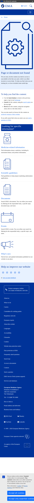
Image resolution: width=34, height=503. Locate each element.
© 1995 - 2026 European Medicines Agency (16, 428)
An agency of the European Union (12, 445)
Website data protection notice (12, 346)
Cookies (19, 486)
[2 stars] (5, 272)
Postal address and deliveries (12, 405)
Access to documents (10, 363)
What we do (7, 302)
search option (27, 102)
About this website (9, 324)
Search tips (7, 359)
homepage (17, 100)
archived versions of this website (10, 114)
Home (6, 17)
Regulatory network (9, 316)
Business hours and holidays (12, 409)
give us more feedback (9, 278)
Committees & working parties (12, 311)
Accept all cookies (16, 493)
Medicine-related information (13, 147)
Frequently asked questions (11, 354)
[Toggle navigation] (30, 12)
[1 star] (3, 272)
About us (6, 298)
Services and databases (10, 381)
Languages (7, 328)
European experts (9, 320)
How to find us (8, 401)
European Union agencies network (14, 436)
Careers (6, 307)
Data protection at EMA (11, 350)
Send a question (8, 372)
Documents (5, 198)
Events (4, 226)
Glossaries (7, 337)
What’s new (6, 254)
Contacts (6, 367)
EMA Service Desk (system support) (14, 376)
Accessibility (7, 333)
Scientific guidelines (9, 173)
